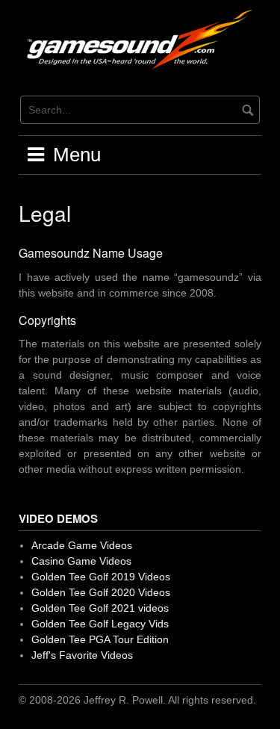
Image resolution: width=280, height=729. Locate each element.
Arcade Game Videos (81, 545)
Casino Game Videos (81, 561)
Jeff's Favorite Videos (82, 655)
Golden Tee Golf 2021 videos (100, 608)
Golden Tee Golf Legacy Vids (100, 624)
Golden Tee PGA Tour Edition (100, 639)
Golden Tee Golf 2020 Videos (100, 592)
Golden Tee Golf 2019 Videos (100, 577)
